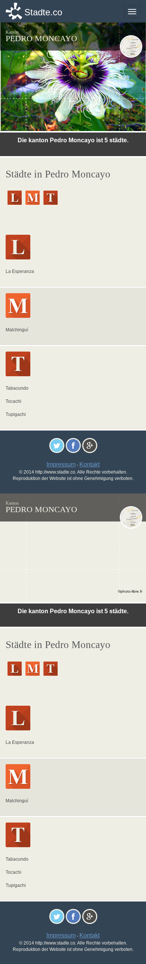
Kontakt (89, 464)
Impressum (61, 464)
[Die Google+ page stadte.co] (89, 445)
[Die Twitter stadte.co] (56, 445)
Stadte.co (43, 12)
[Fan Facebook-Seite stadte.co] (73, 445)
